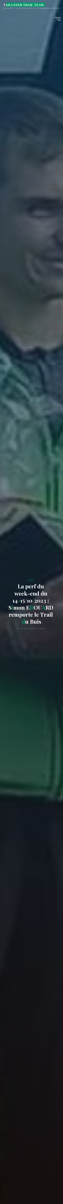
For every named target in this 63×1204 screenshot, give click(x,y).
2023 (31, 580)
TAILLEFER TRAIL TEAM (23, 5)
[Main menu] (58, 19)
